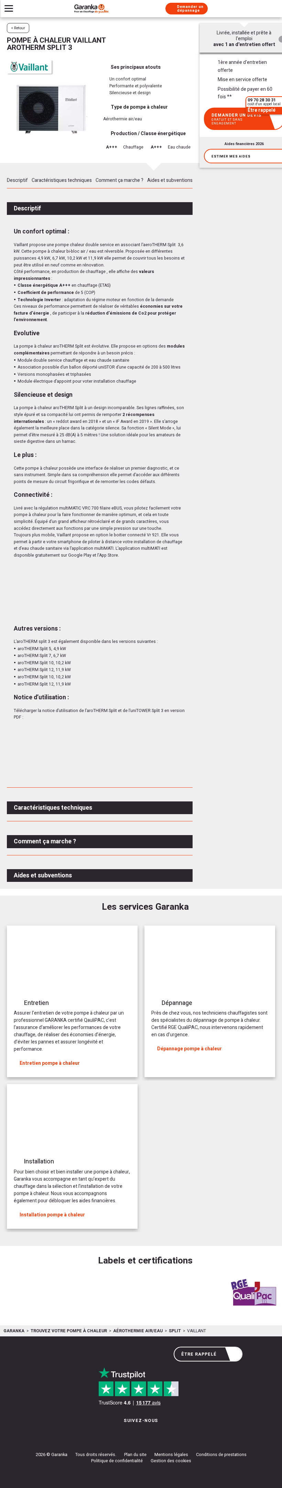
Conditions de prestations (221, 1455)
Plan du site (135, 1455)
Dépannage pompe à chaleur (189, 1048)
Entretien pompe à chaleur (50, 1063)
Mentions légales (171, 1455)
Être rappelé (199, 1354)
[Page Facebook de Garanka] (138, 1434)
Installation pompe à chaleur (52, 1214)
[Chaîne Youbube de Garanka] (160, 1434)
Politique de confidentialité (117, 1461)
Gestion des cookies (171, 1461)
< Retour (18, 28)
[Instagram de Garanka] (119, 1434)
